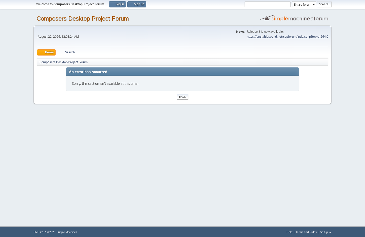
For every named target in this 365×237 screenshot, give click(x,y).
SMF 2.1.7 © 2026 (44, 232)
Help (289, 232)
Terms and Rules (306, 232)
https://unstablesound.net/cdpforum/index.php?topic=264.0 (287, 36)
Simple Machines (67, 232)
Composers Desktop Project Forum (82, 18)
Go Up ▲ (325, 232)
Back (182, 96)
